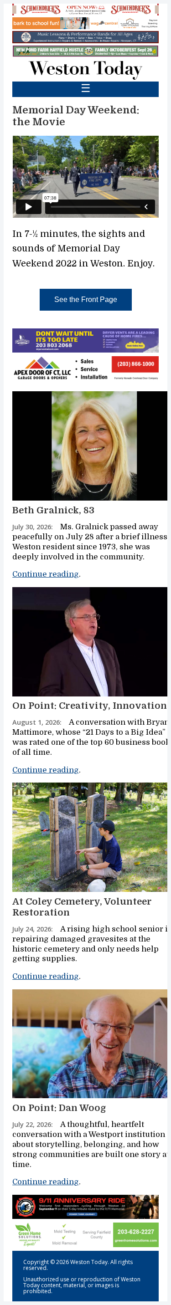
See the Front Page (85, 299)
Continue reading (45, 574)
